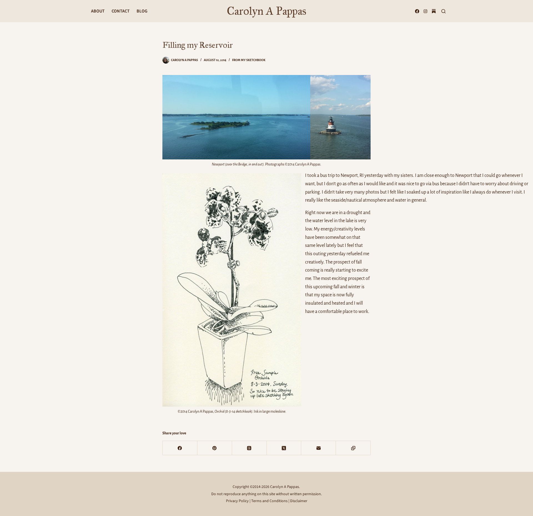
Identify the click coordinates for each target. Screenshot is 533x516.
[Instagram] (425, 11)
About (98, 11)
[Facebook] (417, 11)
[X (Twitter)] (284, 448)
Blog (142, 11)
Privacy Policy (237, 501)
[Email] (318, 448)
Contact (121, 11)
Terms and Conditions (269, 501)
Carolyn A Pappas (266, 11)
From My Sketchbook (248, 60)
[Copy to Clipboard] (353, 448)
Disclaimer (298, 501)
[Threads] (249, 448)
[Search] (443, 11)
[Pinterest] (214, 448)
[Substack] (434, 11)
